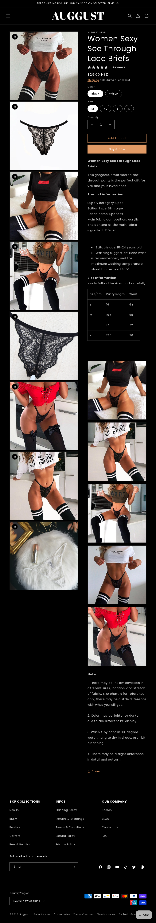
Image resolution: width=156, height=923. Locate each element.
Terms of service (83, 914)
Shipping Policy (66, 810)
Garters (15, 836)
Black (95, 93)
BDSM (13, 819)
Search (107, 810)
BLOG (105, 819)
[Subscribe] (73, 866)
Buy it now (117, 149)
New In (14, 810)
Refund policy (42, 914)
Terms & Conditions (70, 827)
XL (105, 109)
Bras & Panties (20, 844)
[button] (8, 16)
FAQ (104, 836)
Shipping (93, 80)
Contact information (131, 914)
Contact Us (110, 827)
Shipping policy (106, 914)
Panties (15, 827)
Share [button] (96, 771)
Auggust (25, 914)
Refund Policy (65, 836)
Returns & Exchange (70, 819)
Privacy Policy (65, 844)
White (113, 93)
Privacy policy (62, 914)
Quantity (93, 117)
